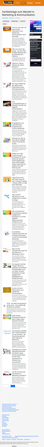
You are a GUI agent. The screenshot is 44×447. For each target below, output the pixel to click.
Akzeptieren (14, 446)
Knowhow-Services (6, 414)
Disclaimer (31, 436)
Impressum (12, 437)
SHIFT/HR (8, 439)
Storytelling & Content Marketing (9, 405)
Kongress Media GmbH (6, 436)
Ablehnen (9, 446)
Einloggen (30, 3)
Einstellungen (3, 446)
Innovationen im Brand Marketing (9, 411)
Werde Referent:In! (6, 433)
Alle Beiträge (6, 21)
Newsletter (4, 416)
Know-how (22, 21)
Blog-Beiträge (15, 21)
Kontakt (3, 432)
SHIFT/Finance (27, 439)
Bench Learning (5, 419)
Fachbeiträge (4, 424)
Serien (4, 24)
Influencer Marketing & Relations (9, 408)
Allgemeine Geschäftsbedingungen (22, 436)
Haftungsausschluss (6, 437)
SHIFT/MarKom (5, 18)
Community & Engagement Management (10, 409)
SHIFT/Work (13, 439)
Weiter (35, 63)
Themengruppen (5, 420)
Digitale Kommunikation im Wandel (9, 404)
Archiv (3, 421)
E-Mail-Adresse (33, 58)
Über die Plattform (6, 429)
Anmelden (38, 3)
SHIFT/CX (4, 439)
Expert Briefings (5, 417)
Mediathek (4, 426)
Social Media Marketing (7, 407)
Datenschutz (36, 436)
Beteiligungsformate (6, 431)
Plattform (23, 2)
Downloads (4, 423)
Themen (17, 2)
